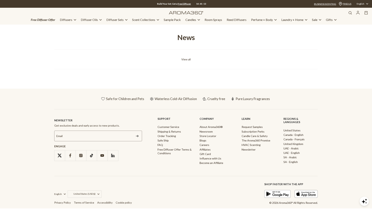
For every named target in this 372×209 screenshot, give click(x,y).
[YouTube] (102, 155)
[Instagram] (81, 155)
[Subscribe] (137, 136)
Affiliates (205, 149)
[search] (350, 12)
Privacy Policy (62, 202)
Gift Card (205, 154)
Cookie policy (124, 202)
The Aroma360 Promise (256, 140)
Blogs (203, 140)
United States (292, 130)
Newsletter (249, 149)
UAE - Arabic (291, 148)
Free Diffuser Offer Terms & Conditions (175, 151)
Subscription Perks (253, 131)
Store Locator (208, 136)
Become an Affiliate (211, 162)
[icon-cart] (366, 12)
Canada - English (293, 134)
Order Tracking (167, 136)
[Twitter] (59, 155)
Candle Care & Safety (255, 136)
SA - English (290, 162)
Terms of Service (84, 202)
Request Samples (252, 126)
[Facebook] (70, 155)
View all (186, 59)
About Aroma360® (211, 126)
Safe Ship (163, 140)
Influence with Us (210, 158)
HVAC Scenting (251, 144)
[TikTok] (91, 155)
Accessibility (105, 202)
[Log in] (358, 12)
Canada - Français (294, 139)
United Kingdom (293, 144)
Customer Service (168, 126)
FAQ (160, 144)
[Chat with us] (364, 201)
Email (59, 136)
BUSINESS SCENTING (325, 4)
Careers (204, 144)
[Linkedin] (113, 155)
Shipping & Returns (169, 131)
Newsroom (206, 131)
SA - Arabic (290, 157)
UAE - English (291, 152)
